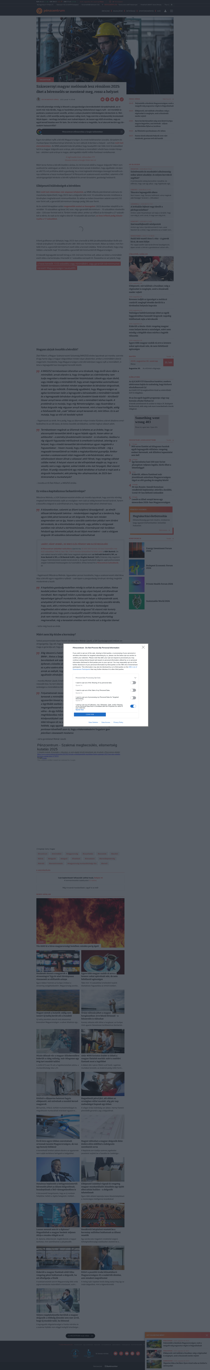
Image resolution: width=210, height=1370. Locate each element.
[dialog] (105, 685)
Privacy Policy (118, 722)
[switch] (133, 682)
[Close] (144, 648)
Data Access (106, 722)
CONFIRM (90, 714)
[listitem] (106, 678)
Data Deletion (93, 722)
